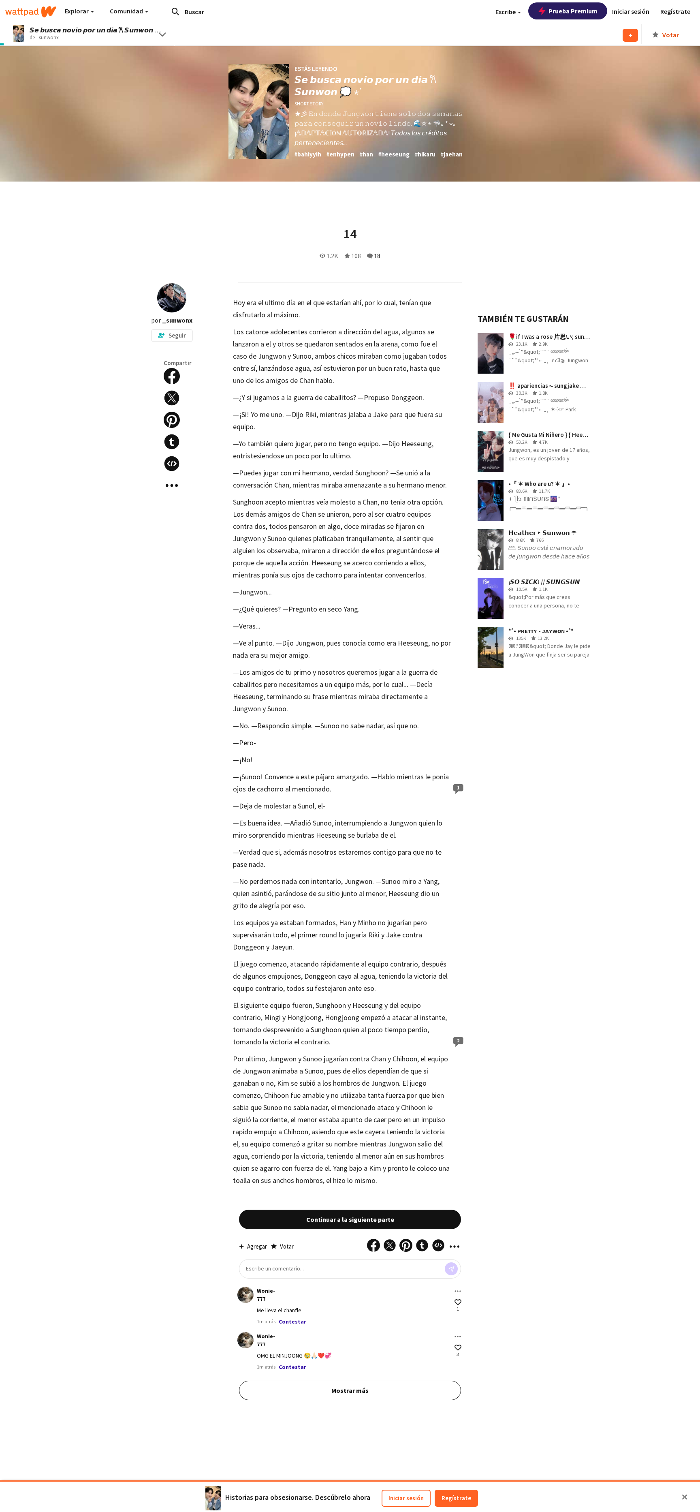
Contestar (292, 1321)
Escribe (506, 12)
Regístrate (456, 1498)
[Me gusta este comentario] (458, 1302)
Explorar (77, 11)
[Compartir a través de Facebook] (172, 376)
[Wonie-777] (245, 1295)
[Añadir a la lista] (630, 35)
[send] (451, 1268)
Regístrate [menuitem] (675, 11)
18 (377, 256)
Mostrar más (350, 1390)
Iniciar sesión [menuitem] (630, 11)
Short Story (309, 104)
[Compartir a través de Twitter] (172, 398)
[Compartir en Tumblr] (172, 442)
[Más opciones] (457, 1291)
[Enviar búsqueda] (175, 11)
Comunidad (127, 11)
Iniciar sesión (406, 1498)
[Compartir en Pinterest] (172, 420)
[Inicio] (30, 12)
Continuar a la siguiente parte (350, 1219)
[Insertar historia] (172, 464)
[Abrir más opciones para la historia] (172, 485)
